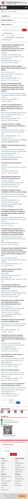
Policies (17, 474)
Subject (3, 463)
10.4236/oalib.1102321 (9, 171)
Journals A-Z (4, 460)
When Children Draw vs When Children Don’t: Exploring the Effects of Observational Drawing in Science (12, 302)
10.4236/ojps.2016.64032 (10, 78)
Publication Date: (7, 33)
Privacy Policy (18, 485)
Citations (16, 62)
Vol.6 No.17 (14, 151)
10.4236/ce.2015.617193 (10, 153)
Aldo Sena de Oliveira (6, 194)
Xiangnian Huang (9, 358)
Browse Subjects (7, 20)
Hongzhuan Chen (5, 290)
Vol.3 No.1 (18, 167)
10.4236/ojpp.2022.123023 (10, 242)
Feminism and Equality (7, 206)
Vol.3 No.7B (14, 292)
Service (3, 474)
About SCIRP (19, 458)
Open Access (18, 476)
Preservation (18, 481)
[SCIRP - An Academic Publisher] (10, 2)
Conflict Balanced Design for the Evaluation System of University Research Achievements (13, 286)
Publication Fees (19, 469)
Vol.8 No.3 (13, 182)
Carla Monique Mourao (7, 323)
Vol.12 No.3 (18, 238)
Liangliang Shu (14, 290)
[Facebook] (9, 411)
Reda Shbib (4, 387)
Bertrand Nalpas (5, 130)
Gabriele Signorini (16, 112)
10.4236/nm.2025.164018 (10, 99)
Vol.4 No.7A (14, 308)
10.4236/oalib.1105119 (9, 223)
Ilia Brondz (3, 52)
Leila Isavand (4, 258)
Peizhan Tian (4, 165)
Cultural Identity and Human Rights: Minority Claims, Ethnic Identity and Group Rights (13, 68)
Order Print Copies (5, 481)
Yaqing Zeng (11, 180)
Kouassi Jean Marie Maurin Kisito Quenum (11, 93)
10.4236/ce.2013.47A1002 (10, 310)
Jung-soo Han (4, 372)
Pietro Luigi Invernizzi (6, 112)
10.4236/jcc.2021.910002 (10, 349)
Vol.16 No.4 (18, 95)
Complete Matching (9, 37)
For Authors (18, 465)
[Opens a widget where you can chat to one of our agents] (22, 496)
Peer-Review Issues (20, 467)
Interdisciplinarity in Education (9, 159)
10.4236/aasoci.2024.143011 (11, 263)
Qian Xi (19, 343)
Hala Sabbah (11, 387)
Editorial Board (20, 37)
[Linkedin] (15, 411)
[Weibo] (22, 411)
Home (4, 11)
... (21, 400)
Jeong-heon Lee (13, 372)
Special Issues (18, 471)
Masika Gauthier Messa (20, 217)
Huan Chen (17, 358)
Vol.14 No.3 (19, 259)
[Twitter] (2, 411)
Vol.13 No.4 (20, 114)
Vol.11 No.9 (18, 275)
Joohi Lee (9, 306)
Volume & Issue (5, 489)
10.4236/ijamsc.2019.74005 (11, 60)
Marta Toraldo (4, 236)
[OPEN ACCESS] (23, 2)
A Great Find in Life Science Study (11, 163)
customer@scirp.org (8, 419)
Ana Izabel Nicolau (17, 323)
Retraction (17, 483)
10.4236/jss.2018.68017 (10, 200)
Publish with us (6, 24)
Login (3, 7)
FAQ (2, 487)
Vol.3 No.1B (21, 374)
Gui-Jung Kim (21, 372)
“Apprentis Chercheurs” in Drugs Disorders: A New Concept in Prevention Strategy (13, 125)
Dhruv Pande (4, 72)
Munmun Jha (11, 72)
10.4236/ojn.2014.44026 (10, 329)
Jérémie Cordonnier (15, 130)
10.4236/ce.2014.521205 (10, 135)
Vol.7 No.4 (21, 56)
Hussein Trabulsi (19, 387)
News (2, 471)
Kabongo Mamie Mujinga (7, 217)
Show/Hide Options (6, 39)
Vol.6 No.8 (20, 196)
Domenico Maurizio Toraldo (15, 236)
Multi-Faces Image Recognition (10, 370)
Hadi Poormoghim (12, 258)
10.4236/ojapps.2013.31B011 (11, 378)
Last (10, 402)
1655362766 (6, 424)
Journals (9, 11)
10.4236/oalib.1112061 (9, 279)
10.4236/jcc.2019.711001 (10, 393)
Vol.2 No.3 (20, 360)
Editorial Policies (19, 463)
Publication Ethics (19, 478)
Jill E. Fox (3, 306)
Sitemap (3, 467)
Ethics (16, 460)
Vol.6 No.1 (18, 219)
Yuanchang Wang (12, 343)
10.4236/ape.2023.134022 (10, 118)
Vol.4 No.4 (16, 325)
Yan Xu (3, 358)
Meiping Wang (4, 273)
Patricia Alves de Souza (7, 149)
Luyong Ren (4, 343)
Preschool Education (6, 316)
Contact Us (4, 469)
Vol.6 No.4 (20, 74)
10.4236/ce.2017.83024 (10, 184)
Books (2, 465)
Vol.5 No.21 (14, 132)
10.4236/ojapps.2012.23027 (11, 364)
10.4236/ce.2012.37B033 (10, 294)
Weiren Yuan (4, 180)
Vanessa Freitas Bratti (18, 149)
